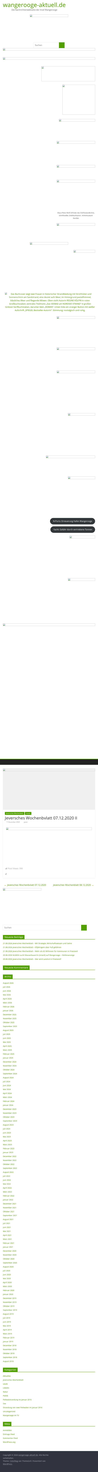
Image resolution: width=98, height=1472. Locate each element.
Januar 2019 (8, 1341)
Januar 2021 (8, 1247)
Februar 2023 (8, 1148)
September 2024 (10, 1073)
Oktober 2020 (8, 1259)
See (4, 1403)
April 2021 (7, 1235)
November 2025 (9, 1018)
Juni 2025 (7, 1038)
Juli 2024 (6, 1081)
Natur (5, 1392)
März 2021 (7, 1239)
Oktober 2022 (8, 1164)
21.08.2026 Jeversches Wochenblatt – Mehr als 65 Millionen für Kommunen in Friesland (40, 951)
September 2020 (10, 1263)
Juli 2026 (6, 987)
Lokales (6, 1388)
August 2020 (8, 1266)
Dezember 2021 (9, 1203)
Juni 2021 (7, 1227)
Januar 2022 (8, 1199)
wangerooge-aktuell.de (34, 5)
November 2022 (9, 1160)
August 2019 (8, 1314)
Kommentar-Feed (10, 1438)
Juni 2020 (7, 1274)
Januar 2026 (8, 1010)
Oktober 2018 (8, 1353)
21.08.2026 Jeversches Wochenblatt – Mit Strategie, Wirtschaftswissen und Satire (37, 943)
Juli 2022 (6, 1176)
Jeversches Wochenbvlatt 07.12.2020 (25, 884)
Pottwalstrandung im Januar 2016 (17, 1399)
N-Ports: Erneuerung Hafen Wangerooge (72, 521)
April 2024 (7, 1093)
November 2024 (9, 1066)
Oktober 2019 (8, 1306)
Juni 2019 (7, 1322)
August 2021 (8, 1219)
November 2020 (9, 1255)
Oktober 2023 (8, 1117)
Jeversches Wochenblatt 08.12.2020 (73, 884)
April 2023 (7, 1140)
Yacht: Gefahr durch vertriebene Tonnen (72, 529)
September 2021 (10, 1215)
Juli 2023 (6, 1129)
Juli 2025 (6, 1034)
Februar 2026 (8, 1006)
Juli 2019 (6, 1318)
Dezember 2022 (9, 1156)
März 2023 (7, 1144)
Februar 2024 (8, 1101)
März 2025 (7, 1050)
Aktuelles (7, 1376)
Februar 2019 (8, 1337)
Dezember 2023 (9, 1109)
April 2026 (7, 999)
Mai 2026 (7, 995)
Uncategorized (9, 1411)
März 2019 (7, 1333)
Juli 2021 (6, 1223)
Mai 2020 (7, 1278)
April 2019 (7, 1329)
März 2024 (7, 1097)
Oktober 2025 (8, 1022)
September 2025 (10, 1026)
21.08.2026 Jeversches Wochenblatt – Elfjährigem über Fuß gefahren (32, 947)
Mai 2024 (7, 1089)
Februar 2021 (8, 1243)
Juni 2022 (7, 1180)
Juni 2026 (7, 991)
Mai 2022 (7, 1184)
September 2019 (10, 1310)
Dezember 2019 (9, 1298)
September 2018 (10, 1357)
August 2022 (8, 1172)
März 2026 (7, 1002)
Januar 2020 (8, 1294)
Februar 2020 (8, 1290)
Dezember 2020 (9, 1251)
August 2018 (8, 1361)
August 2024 (8, 1077)
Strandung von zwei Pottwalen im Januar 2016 (22, 1407)
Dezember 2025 (9, 1014)
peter (26, 822)
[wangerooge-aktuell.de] (5, 762)
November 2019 (9, 1302)
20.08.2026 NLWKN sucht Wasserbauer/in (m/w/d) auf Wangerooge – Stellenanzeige (39, 955)
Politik (5, 1395)
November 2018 (9, 1349)
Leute (28, 813)
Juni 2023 (7, 1132)
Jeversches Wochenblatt (14, 813)
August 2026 (8, 983)
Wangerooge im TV (11, 1415)
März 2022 (7, 1192)
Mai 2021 (7, 1231)
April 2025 (7, 1046)
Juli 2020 (6, 1270)
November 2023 (9, 1113)
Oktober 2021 (8, 1211)
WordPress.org (9, 1442)
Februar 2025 (8, 1054)
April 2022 (7, 1188)
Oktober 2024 (8, 1069)
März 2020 (7, 1286)
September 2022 (10, 1168)
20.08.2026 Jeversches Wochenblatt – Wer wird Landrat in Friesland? (32, 959)
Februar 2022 (8, 1196)
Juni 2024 (7, 1085)
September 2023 (10, 1121)
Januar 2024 (8, 1105)
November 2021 (9, 1207)
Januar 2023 (8, 1152)
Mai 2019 (7, 1326)
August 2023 (8, 1125)
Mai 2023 (7, 1136)
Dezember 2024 (9, 1062)
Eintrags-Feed (9, 1434)
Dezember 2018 (9, 1345)
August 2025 (8, 1030)
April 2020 (7, 1282)
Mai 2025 (7, 1042)
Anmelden (7, 1430)
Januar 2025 (8, 1058)
